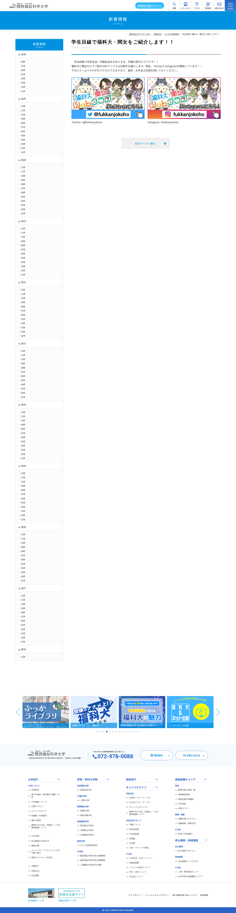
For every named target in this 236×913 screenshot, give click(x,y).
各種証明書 (134, 862)
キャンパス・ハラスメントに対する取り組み (45, 851)
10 (126, 731)
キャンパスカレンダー (139, 807)
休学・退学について (138, 872)
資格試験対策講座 (186, 799)
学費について (135, 824)
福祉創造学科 (86, 790)
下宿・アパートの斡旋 (139, 847)
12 (132, 731)
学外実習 (182, 803)
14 (139, 731)
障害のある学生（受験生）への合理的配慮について (45, 826)
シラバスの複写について (139, 867)
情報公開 (35, 845)
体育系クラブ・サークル (139, 797)
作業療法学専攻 (87, 830)
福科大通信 (36, 820)
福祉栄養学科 (86, 815)
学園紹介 (35, 866)
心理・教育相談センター (188, 871)
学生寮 (132, 843)
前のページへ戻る (145, 143)
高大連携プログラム (187, 850)
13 (135, 731)
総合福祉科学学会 (39, 840)
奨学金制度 (134, 829)
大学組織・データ (39, 802)
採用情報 (204, 895)
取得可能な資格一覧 (187, 790)
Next (218, 712)
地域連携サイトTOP (187, 861)
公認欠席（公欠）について (140, 858)
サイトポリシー (135, 895)
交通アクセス (37, 806)
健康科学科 (85, 810)
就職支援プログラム (187, 818)
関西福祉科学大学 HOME (139, 34)
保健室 (132, 838)
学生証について (136, 876)
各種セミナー (184, 808)
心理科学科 (85, 800)
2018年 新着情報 (171, 34)
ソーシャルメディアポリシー (157, 895)
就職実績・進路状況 (187, 823)
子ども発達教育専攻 (89, 845)
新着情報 (157, 34)
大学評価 (35, 836)
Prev (18, 712)
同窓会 (34, 870)
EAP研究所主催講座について (190, 876)
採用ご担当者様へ (186, 833)
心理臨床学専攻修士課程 (90, 864)
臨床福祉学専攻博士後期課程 (92, 860)
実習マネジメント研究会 (41, 857)
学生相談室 (134, 834)
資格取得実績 (184, 794)
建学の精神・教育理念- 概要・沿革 (45, 795)
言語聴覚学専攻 (87, 835)
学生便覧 (35, 875)
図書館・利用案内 (39, 815)
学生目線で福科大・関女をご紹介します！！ (201, 34)
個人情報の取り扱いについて (184, 895)
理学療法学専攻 (87, 825)
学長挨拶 (35, 790)
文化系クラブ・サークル (139, 802)
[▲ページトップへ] (230, 907)
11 (129, 731)
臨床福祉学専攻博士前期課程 (92, 855)
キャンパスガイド (39, 811)
